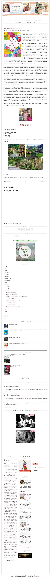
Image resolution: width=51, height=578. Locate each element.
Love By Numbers (14, 490)
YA (6, 508)
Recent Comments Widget (7, 407)
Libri (8, 490)
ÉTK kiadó (10, 555)
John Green (9, 483)
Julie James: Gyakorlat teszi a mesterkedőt (17, 343)
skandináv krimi (12, 541)
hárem (9, 523)
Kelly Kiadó (11, 486)
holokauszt (9, 522)
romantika (34, 177)
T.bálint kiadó (9, 504)
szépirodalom (12, 542)
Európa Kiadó (11, 471)
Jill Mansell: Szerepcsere (13, 28)
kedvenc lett (11, 525)
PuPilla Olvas (22, 479)
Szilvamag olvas (25, 575)
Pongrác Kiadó (7, 499)
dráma (8, 516)
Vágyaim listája (37, 20)
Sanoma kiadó (6, 501)
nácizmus (5, 535)
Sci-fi (12, 501)
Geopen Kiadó (6, 477)
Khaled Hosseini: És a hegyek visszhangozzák (15, 306)
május (6, 286)
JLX (9, 481)
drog (4, 516)
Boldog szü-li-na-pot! (13, 324)
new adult (12, 534)
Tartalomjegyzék (30, 22)
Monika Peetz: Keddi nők (11, 298)
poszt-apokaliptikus (7, 537)
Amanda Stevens (14, 460)
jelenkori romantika (22, 177)
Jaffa (12, 481)
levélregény (14, 529)
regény (14, 537)
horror (14, 522)
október (6, 276)
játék (4, 525)
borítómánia (7, 511)
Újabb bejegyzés (7, 181)
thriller (5, 548)
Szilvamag (8, 30)
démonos (14, 516)
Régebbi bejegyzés (43, 181)
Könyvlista (18, 20)
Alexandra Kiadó (13, 459)
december (7, 272)
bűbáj (6, 513)
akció (10, 508)
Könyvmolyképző (9, 489)
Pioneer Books (7, 498)
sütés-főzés (14, 546)
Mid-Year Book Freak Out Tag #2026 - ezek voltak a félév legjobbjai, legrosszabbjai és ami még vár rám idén (25, 498)
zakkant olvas (22, 493)
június (6, 284)
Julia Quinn (15, 483)
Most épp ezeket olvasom (25, 352)
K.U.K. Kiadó (8, 484)
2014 (5, 270)
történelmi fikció (7, 549)
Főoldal (25, 181)
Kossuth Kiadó (10, 487)
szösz (8, 546)
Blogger (34, 575)
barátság (14, 510)
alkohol (14, 508)
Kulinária (30, 177)
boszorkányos (15, 511)
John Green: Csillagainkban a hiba (15, 330)
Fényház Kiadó (10, 472)
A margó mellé (23, 522)
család (16, 513)
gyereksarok (7, 520)
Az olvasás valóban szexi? (11, 292)
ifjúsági (13, 523)
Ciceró (7, 468)
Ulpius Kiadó (6, 507)
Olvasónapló (22, 511)
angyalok (5, 510)
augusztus (7, 280)
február (6, 309)
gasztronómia (13, 519)
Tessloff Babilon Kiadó (12, 505)
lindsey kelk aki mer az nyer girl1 (21, 394)
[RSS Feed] (32, 229)
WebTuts (16, 576)
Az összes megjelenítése (28, 547)
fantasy (12, 517)
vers (11, 554)
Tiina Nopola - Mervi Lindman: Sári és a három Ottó (16, 296)
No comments (26, 30)
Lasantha (26, 576)
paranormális (12, 535)
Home (10, 20)
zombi (15, 554)
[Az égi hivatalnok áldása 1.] (7, 374)
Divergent (11, 469)
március (6, 291)
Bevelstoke (13, 463)
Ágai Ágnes (6, 555)
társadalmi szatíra (13, 548)
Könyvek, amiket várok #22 (11, 294)
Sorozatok (27, 20)
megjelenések (11, 531)
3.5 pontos (12, 177)
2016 (5, 266)
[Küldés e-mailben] (4, 174)
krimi (12, 526)
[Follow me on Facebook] (19, 229)
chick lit (16, 177)
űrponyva (13, 557)
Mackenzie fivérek (8, 492)
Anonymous (6, 385)
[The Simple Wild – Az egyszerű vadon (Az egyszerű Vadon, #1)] (7, 362)
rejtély (5, 539)
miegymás (6, 532)
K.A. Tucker (12, 355)
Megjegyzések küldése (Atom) (15, 223)
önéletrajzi (9, 557)
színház (5, 544)
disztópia (13, 514)
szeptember (7, 278)
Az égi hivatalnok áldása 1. (15, 365)
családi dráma (7, 514)
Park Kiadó (12, 496)
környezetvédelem (7, 529)
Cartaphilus (15, 466)
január (6, 311)
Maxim (5, 495)
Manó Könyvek (11, 493)
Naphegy (15, 495)
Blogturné (6, 465)
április (6, 288)
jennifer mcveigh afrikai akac (21, 385)
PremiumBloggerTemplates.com (34, 576)
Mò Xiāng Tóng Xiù (13, 366)
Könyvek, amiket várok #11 (14, 337)
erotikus (5, 517)
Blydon (12, 465)
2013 (5, 313)
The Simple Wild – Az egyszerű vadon (17, 354)
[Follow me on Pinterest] (24, 229)
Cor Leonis (13, 468)
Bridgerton (9, 466)
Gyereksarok (19, 22)
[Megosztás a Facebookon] (7, 174)
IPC (12, 480)
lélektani (5, 531)
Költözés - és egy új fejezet (25, 536)
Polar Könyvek (13, 498)
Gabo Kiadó (14, 474)
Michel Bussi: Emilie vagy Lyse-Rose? (13, 300)
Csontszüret (6, 469)
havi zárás (14, 520)
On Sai (6, 496)
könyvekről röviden (8, 528)
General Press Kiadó (11, 475)
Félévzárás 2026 (27, 480)
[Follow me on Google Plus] (22, 229)
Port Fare (14, 499)
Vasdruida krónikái (14, 507)
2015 (5, 268)
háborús (5, 523)
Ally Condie (8, 460)
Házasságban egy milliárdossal (9, 478)
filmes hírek (6, 519)
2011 (5, 318)
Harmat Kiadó (13, 477)
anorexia (9, 510)
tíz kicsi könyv (22, 535)
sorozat (5, 542)
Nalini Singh (11, 495)
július (6, 282)
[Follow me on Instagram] (27, 229)
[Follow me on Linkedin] (29, 229)
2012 (5, 316)
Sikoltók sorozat (10, 502)
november (7, 274)
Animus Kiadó (7, 462)
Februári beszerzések (10, 304)
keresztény (6, 526)
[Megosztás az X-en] (6, 174)
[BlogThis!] (5, 174)
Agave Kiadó (6, 459)
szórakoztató (40, 177)
